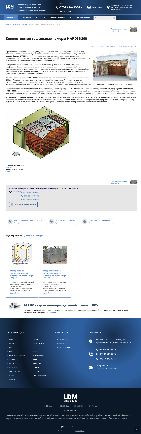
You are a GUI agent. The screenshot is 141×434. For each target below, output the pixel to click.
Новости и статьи (57, 18)
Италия (9, 167)
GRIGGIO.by (65, 406)
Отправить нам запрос (80, 18)
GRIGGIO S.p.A (14, 371)
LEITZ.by (80, 406)
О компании (26, 18)
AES (10, 348)
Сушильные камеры (20, 24)
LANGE (35, 340)
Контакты (40, 18)
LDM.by (49, 406)
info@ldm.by (97, 7)
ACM (11, 340)
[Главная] (9, 8)
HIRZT (11, 375)
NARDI (8, 172)
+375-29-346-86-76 (69, 7)
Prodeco (36, 367)
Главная (8, 24)
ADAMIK (12, 344)
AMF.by (95, 406)
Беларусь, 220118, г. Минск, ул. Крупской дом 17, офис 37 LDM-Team (122, 7)
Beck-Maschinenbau (17, 355)
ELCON (12, 363)
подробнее (14, 293)
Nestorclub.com (80, 431)
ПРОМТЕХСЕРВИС (40, 375)
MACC (35, 351)
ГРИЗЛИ (36, 371)
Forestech (13, 367)
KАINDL (12, 379)
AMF (11, 351)
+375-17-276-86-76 (31, 199)
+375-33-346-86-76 (31, 196)
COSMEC (12, 359)
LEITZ (35, 348)
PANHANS (37, 363)
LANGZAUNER (38, 344)
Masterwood (38, 355)
